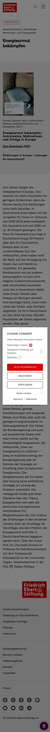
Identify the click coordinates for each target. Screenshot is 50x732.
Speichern (25, 385)
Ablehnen (25, 376)
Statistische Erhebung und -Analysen (20, 351)
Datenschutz (31, 399)
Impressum (18, 399)
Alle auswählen (25, 367)
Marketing (12, 357)
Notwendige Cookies (17, 345)
